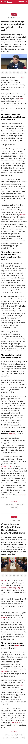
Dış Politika (16, 723)
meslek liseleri (6, 466)
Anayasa (23, 215)
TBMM (22, 78)
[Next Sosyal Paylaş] (2, 72)
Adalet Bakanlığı (9, 504)
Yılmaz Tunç (14, 507)
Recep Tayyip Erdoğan (17, 735)
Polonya (4, 618)
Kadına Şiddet (19, 504)
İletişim (3, 580)
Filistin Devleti (14, 737)
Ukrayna (4, 671)
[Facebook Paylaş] (6, 72)
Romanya (4, 588)
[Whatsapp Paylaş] (21, 72)
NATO (21, 685)
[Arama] (26, 2)
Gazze (18, 646)
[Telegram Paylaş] (17, 72)
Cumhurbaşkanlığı (14, 588)
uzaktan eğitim (21, 495)
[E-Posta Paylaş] (25, 72)
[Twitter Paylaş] (10, 72)
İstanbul (21, 99)
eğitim (12, 434)
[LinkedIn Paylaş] (14, 72)
